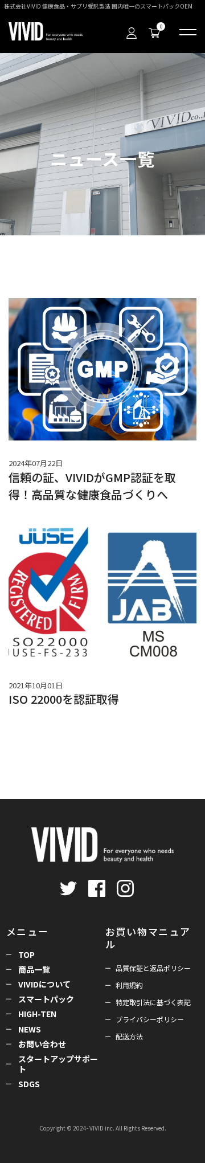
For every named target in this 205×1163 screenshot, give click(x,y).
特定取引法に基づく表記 (153, 1002)
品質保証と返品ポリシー (153, 968)
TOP (26, 954)
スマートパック (46, 999)
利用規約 (129, 985)
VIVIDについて (44, 984)
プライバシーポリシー (150, 1019)
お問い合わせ (42, 1044)
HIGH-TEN (37, 1014)
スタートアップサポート (58, 1064)
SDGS (29, 1084)
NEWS (29, 1029)
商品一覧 (34, 969)
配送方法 (129, 1036)
